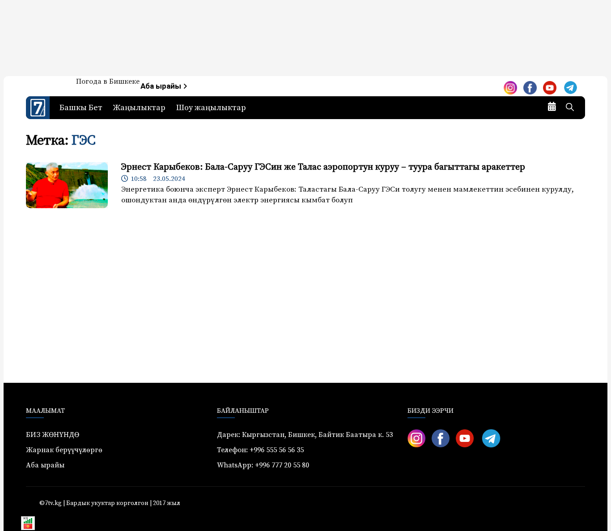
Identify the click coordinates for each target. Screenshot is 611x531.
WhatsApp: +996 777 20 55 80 (263, 465)
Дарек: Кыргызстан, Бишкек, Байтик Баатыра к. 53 (305, 434)
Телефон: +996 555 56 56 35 (260, 449)
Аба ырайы (161, 86)
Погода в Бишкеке (108, 81)
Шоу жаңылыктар (211, 108)
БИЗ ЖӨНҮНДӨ (52, 434)
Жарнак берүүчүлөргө (64, 449)
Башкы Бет (80, 108)
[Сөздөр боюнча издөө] (570, 108)
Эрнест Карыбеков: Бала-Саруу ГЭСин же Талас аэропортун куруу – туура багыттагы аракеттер (323, 167)
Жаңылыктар (139, 108)
